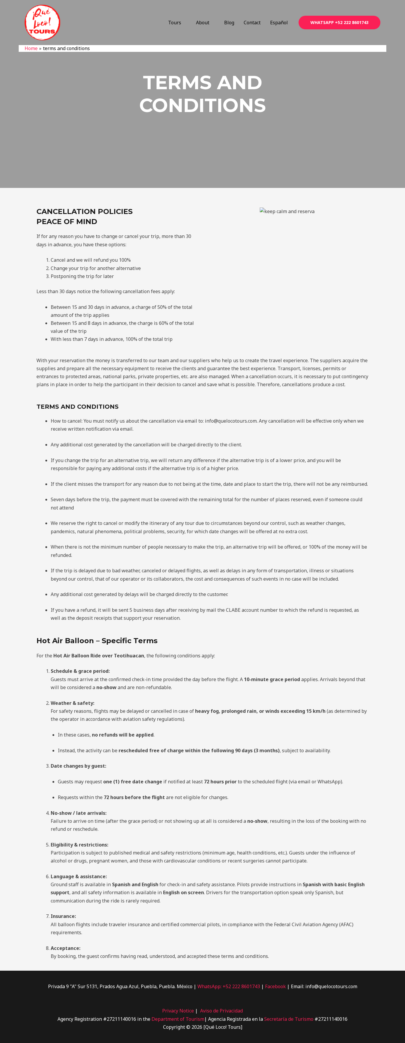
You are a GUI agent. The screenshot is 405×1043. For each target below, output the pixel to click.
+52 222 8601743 (242, 986)
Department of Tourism (178, 1019)
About (202, 22)
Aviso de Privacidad (221, 1010)
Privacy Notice (178, 1010)
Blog (229, 22)
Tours (174, 22)
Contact (252, 22)
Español (279, 22)
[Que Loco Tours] (42, 22)
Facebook (276, 986)
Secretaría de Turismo (288, 1019)
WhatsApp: (209, 986)
